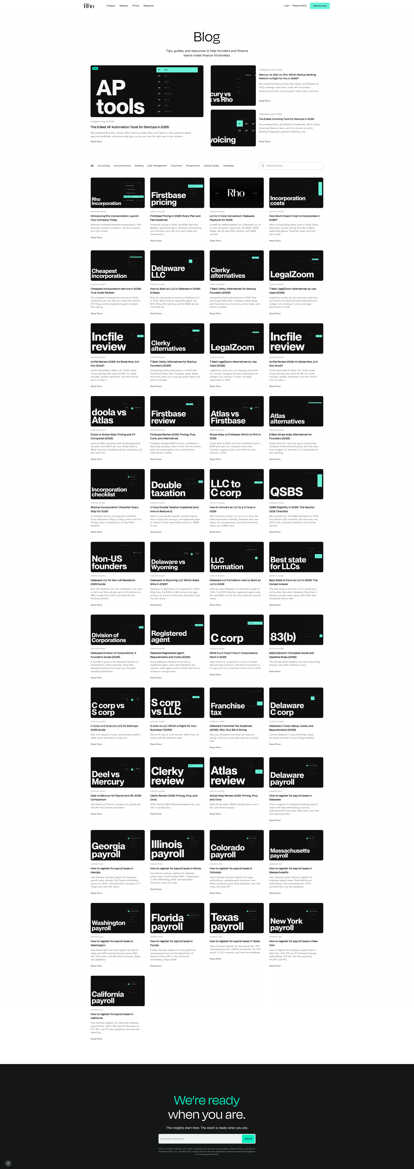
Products (111, 6)
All (92, 165)
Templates (228, 165)
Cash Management (157, 165)
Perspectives (193, 165)
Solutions (124, 6)
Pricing (135, 6)
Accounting (104, 165)
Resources (148, 6)
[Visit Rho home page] (89, 6)
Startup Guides (211, 165)
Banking (139, 165)
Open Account (320, 6)
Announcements (122, 165)
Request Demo (300, 6)
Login (286, 6)
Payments (176, 165)
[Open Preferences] (8, 1163)
